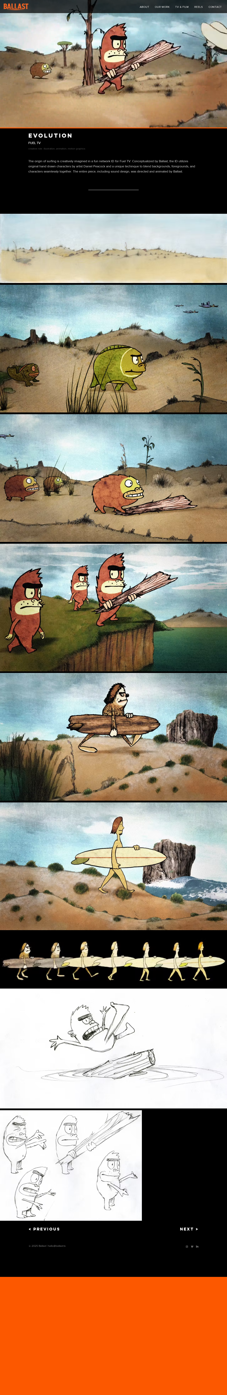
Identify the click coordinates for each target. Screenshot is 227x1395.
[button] (113, 205)
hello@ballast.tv (57, 1245)
